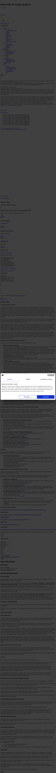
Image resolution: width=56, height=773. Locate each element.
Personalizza (27, 396)
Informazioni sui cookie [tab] (46, 379)
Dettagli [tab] (28, 379)
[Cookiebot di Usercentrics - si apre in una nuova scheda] (48, 375)
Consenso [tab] (9, 379)
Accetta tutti (46, 396)
